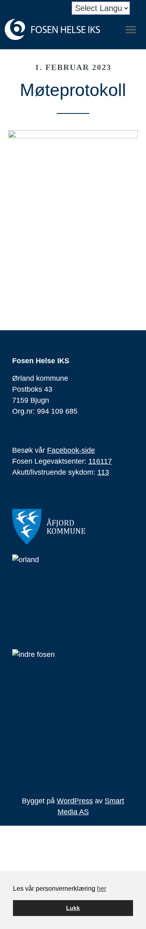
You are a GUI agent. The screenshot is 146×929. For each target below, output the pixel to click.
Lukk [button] (73, 908)
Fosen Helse (52, 29)
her (101, 888)
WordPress (75, 801)
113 (103, 472)
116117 (100, 461)
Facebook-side (71, 450)
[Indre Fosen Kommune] (75, 713)
